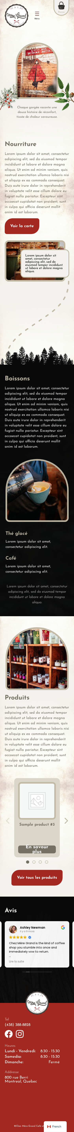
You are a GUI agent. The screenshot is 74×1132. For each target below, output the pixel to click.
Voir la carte (22, 226)
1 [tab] (27, 862)
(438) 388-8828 (17, 1025)
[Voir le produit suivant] (66, 821)
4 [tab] (46, 862)
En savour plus (37, 849)
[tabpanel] (37, 817)
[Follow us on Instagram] (20, 1034)
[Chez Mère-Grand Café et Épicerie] (16, 15)
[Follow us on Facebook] (9, 1034)
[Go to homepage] (37, 1003)
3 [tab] (40, 862)
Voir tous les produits (37, 878)
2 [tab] (34, 862)
